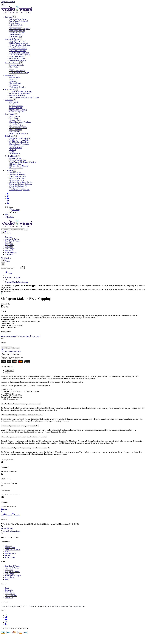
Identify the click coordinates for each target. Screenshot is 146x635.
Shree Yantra (13, 67)
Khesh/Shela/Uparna (16, 146)
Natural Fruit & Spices (17, 56)
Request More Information (12, 351)
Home (10, 273)
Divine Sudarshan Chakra (18, 128)
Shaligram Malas (23, 336)
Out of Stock (6, 348)
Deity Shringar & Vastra (17, 126)
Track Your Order (11, 596)
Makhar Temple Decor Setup (19, 144)
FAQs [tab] (8, 372)
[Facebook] (8, 194)
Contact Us (9, 598)
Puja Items (8, 17)
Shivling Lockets (15, 164)
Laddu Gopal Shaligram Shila (19, 190)
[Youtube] (8, 198)
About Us (8, 546)
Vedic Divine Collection (17, 51)
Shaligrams (9, 170)
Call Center (15, 210)
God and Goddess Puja (17, 95)
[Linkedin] (8, 203)
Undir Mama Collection (17, 87)
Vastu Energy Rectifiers (17, 71)
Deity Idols (9, 75)
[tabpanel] (73, 388)
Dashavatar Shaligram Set (18, 186)
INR (6, 214)
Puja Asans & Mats (15, 25)
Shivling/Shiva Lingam (13, 576)
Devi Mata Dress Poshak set (18, 142)
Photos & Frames (15, 83)
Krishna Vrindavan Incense (18, 43)
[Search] (26, 229)
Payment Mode (10, 548)
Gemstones (9, 100)
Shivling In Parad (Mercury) (18, 166)
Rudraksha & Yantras (12, 63)
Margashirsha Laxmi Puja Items (20, 122)
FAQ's (7, 552)
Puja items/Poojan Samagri (18, 19)
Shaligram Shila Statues (17, 188)
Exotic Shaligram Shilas (17, 176)
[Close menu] (3, 4)
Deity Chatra (13, 118)
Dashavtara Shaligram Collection (20, 184)
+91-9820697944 (7, 528)
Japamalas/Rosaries (15, 34)
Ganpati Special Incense (17, 41)
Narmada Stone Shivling (17, 160)
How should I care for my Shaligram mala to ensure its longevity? (22, 415)
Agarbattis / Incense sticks (18, 49)
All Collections (6, 258)
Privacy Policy (10, 557)
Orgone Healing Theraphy (18, 110)
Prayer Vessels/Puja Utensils (18, 21)
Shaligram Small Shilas (17, 178)
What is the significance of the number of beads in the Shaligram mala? (24, 437)
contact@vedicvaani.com (11, 531)
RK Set (11, 152)
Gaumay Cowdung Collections (19, 45)
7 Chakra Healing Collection (19, 53)
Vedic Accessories (15, 27)
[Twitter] (8, 196)
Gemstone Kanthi (15, 120)
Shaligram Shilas (15, 172)
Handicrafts (13, 81)
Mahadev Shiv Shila (16, 168)
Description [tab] (9, 370)
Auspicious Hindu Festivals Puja (20, 91)
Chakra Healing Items (16, 111)
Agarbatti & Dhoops (12, 39)
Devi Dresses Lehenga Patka (19, 140)
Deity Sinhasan (14, 116)
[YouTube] (6, 620)
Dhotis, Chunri (14, 23)
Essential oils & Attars (16, 33)
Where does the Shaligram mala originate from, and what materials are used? (25, 448)
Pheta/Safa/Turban (15, 148)
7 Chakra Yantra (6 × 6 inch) (19, 73)
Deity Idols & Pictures (12, 572)
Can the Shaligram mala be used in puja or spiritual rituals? (20, 426)
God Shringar (9, 114)
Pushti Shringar (14, 153)
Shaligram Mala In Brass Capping (16, 282)
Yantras (11, 69)
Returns (7, 555)
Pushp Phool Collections (17, 60)
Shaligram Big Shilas (16, 180)
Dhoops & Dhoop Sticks (17, 47)
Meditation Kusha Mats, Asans (19, 29)
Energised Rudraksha (16, 65)
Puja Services (9, 89)
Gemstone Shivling (15, 158)
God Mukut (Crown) (16, 124)
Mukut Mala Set (14, 132)
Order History (10, 592)
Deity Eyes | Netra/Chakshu (18, 133)
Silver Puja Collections (17, 31)
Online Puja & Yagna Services (19, 93)
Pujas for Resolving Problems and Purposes (24, 97)
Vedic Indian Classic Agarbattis (19, 54)
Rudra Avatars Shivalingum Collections (22, 162)
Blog (6, 579)
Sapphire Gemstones (16, 106)
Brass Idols (13, 79)
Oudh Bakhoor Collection (18, 58)
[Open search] (3, 232)
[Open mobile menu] (3, 264)
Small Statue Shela (15, 130)
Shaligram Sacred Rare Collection (20, 182)
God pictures (13, 85)
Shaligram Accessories (17, 174)
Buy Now (16, 348)
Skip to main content (8, 2)
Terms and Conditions (12, 550)
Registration (9, 590)
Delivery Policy (10, 553)
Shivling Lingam (10, 156)
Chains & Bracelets (15, 108)
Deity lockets (13, 102)
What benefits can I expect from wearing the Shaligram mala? (21, 404)
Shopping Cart (10, 594)
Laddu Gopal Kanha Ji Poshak (19, 138)
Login (7, 588)
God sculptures (14, 77)
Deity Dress (9, 136)
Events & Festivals (15, 36)
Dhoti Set (12, 150)
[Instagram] (8, 201)
